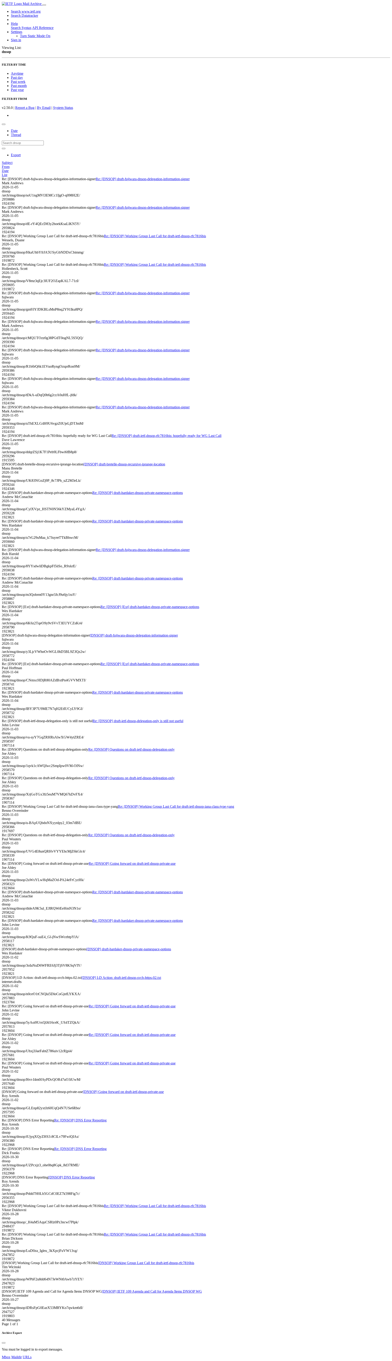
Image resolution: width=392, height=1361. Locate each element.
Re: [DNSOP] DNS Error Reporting (80, 1120)
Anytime (17, 73)
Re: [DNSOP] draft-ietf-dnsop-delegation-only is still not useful (138, 721)
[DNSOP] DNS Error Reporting (71, 1177)
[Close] (3, 1343)
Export (16, 155)
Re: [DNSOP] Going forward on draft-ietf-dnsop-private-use (132, 863)
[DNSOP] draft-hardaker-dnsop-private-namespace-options (128, 949)
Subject (7, 163)
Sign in (16, 40)
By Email (44, 108)
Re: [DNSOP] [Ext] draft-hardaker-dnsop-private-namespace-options (149, 607)
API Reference (43, 28)
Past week (18, 82)
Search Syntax (21, 28)
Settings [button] (16, 32)
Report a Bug (24, 108)
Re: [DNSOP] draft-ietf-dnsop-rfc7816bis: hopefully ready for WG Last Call (166, 436)
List (4, 175)
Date (14, 131)
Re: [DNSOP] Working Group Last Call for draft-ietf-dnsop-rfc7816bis (155, 236)
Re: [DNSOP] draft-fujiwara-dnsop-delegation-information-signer (143, 179)
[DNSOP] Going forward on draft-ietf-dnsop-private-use (123, 1092)
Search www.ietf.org (26, 11)
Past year (17, 90)
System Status (63, 108)
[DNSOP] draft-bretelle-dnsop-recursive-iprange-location (124, 464)
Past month (19, 86)
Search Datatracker (24, 15)
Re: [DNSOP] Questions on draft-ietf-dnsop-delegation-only (131, 749)
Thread (16, 135)
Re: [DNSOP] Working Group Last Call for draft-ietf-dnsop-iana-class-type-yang (176, 806)
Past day (17, 77)
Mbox (6, 1357)
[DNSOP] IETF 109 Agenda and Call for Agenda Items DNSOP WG (152, 1291)
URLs (27, 1357)
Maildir (16, 1357)
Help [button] (14, 24)
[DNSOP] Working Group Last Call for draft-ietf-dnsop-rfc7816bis (146, 1263)
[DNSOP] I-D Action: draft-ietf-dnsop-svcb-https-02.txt (121, 978)
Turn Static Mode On (35, 36)
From (6, 167)
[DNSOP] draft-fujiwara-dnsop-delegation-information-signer (134, 635)
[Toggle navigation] (44, 5)
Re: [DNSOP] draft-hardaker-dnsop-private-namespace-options (137, 493)
